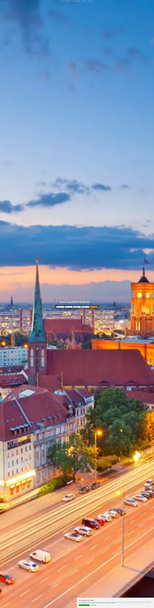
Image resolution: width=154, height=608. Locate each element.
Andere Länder (90, 1)
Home (62, 1)
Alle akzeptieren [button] (82, 605)
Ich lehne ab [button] (87, 605)
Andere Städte (84, 1)
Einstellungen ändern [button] (93, 605)
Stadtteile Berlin (67, 1)
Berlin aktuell (78, 1)
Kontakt (73, 1)
